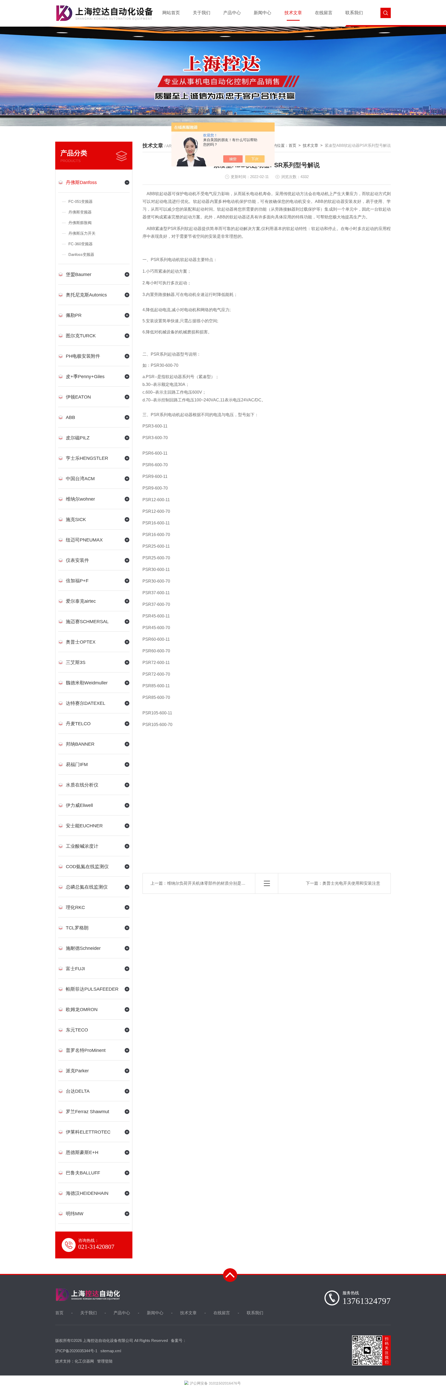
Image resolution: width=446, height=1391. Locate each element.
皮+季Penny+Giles (85, 376)
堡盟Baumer (78, 274)
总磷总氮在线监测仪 (87, 887)
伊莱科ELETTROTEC (88, 1132)
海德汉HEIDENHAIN (87, 1193)
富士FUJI (75, 968)
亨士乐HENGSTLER (87, 458)
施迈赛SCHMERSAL (87, 621)
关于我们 (201, 12)
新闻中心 (262, 12)
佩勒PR (74, 315)
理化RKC (75, 907)
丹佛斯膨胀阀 (80, 222)
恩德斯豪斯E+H (82, 1152)
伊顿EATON (78, 397)
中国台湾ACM (80, 478)
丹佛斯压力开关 (81, 233)
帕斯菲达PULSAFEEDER (92, 989)
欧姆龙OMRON (82, 1009)
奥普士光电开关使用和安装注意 (351, 883)
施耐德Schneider (83, 948)
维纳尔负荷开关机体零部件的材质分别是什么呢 (210, 883)
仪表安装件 (77, 560)
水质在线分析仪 (82, 785)
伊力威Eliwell (79, 805)
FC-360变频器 (80, 244)
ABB (70, 417)
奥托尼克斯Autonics (86, 294)
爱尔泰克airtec (81, 601)
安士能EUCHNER (84, 825)
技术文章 (293, 12)
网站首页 (171, 12)
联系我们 (354, 12)
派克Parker (77, 1070)
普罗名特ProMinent (86, 1050)
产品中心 (232, 12)
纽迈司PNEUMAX (84, 539)
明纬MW (74, 1213)
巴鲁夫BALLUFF (83, 1172)
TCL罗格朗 (77, 927)
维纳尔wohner (80, 499)
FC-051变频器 (80, 201)
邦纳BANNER (80, 744)
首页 (292, 145)
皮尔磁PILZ (78, 437)
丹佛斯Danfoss (81, 182)
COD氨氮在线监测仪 (87, 866)
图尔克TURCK (81, 335)
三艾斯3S (75, 662)
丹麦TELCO (78, 723)
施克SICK (76, 519)
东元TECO (77, 1030)
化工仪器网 (84, 1361)
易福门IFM (77, 764)
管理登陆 (105, 1361)
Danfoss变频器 (81, 254)
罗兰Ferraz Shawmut (87, 1111)
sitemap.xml (110, 1351)
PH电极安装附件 (83, 356)
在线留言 (323, 12)
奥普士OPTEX (80, 642)
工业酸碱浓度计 (82, 846)
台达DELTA (78, 1091)
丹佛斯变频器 (80, 212)
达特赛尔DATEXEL (85, 703)
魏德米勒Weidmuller (87, 682)
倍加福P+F (77, 580)
